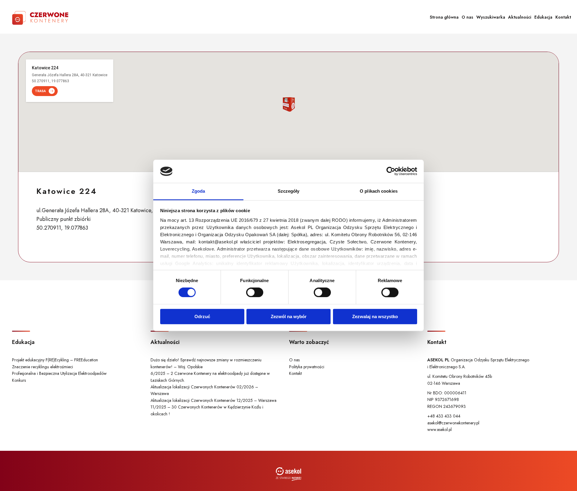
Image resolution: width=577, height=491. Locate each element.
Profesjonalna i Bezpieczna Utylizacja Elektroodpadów (59, 373)
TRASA (40, 91)
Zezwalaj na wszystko (375, 316)
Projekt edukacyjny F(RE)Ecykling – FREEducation (55, 360)
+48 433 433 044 (443, 416)
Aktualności (519, 17)
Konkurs (19, 380)
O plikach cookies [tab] (379, 191)
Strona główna (444, 17)
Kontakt (563, 17)
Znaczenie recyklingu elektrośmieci (42, 367)
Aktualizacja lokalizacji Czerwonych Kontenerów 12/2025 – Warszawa (213, 400)
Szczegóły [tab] (289, 191)
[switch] (254, 292)
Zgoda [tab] (198, 191)
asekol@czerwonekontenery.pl (453, 423)
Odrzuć (202, 316)
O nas (467, 17)
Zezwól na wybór (289, 316)
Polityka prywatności (306, 367)
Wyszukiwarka (490, 17)
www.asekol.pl (439, 429)
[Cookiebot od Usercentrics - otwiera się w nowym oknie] (391, 171)
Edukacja (543, 17)
